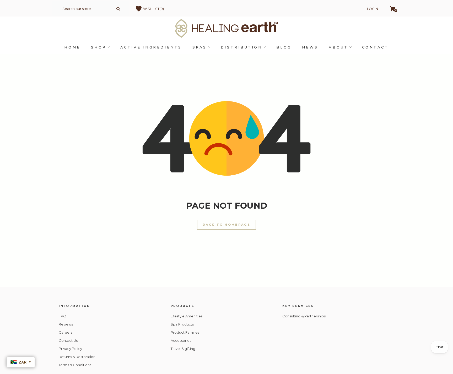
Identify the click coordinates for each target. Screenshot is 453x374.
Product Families (185, 332)
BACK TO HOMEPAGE (226, 224)
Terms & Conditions (75, 365)
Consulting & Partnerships (304, 316)
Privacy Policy (70, 348)
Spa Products (182, 324)
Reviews (66, 324)
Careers (65, 332)
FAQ (62, 316)
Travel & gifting (183, 348)
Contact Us (68, 340)
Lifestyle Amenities (186, 316)
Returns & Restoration (77, 357)
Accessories (181, 340)
